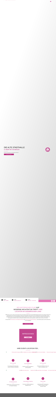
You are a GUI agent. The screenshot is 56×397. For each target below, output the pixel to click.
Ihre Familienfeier (28, 363)
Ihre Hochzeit (13, 363)
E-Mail (15, 299)
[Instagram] (54, 301)
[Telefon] (2, 300)
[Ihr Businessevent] (13, 379)
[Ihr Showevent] (43, 360)
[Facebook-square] (52, 301)
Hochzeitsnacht (12, 319)
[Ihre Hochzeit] (13, 360)
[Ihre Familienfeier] (28, 360)
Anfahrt (29, 299)
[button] (51, 1)
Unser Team (42, 381)
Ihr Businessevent (13, 381)
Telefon (4, 299)
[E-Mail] (12, 300)
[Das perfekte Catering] (28, 378)
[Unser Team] (43, 378)
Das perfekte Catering (28, 381)
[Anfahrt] (26, 300)
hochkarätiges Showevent (20, 319)
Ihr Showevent (43, 363)
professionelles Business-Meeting (30, 319)
